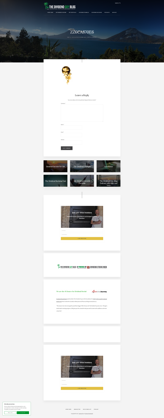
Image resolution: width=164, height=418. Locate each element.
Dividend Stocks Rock (61, 299)
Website (62, 139)
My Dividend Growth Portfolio (82, 182)
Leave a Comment (92, 37)
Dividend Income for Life (55, 166)
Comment (63, 103)
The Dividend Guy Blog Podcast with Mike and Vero (108, 183)
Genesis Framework (89, 413)
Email (62, 132)
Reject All (10, 412)
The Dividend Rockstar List (55, 181)
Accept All (22, 412)
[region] (17, 408)
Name (62, 124)
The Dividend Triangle (82, 166)
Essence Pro (81, 413)
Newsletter (108, 166)
